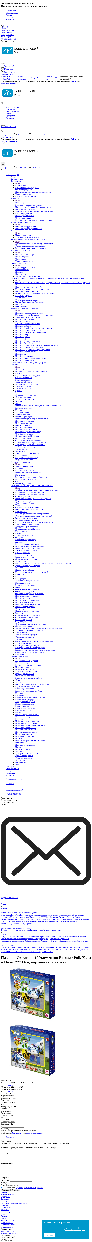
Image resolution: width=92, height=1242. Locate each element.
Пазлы (16, 941)
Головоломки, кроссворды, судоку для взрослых (48, 937)
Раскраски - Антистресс (50, 941)
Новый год (19, 203)
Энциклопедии (83, 941)
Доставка (5, 1216)
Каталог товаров (12, 107)
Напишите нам (7, 1223)
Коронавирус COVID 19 (25, 268)
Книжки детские (27, 939)
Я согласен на (23, 1188)
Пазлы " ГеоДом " (76, 949)
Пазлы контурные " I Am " (42, 952)
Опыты (11, 941)
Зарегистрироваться (10, 84)
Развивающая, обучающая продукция (45, 930)
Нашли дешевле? (8, 1122)
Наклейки (24, 937)
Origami (10, 1085)
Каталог (4, 1192)
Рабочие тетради (34, 941)
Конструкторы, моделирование (46, 939)
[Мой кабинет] (2, 132)
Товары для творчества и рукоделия (15, 930)
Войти (73, 81)
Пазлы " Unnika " (62, 949)
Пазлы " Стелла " (13, 949)
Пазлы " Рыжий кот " (22, 952)
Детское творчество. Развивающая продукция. (34, 244)
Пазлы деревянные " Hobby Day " (70, 947)
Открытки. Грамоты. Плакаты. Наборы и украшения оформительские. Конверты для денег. (52, 283)
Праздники (10, 116)
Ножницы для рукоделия (25, 226)
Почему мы (10, 109)
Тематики (5, 1199)
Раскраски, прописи (68, 941)
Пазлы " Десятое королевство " (43, 947)
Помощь (4, 1218)
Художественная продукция (26, 661)
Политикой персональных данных (75, 1230)
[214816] (33, 1020)
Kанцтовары (20, 185)
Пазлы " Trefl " (49, 949)
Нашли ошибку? (7, 1227)
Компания (5, 1205)
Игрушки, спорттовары (24, 255)
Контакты (10, 118)
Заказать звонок (7, 1220)
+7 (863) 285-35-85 (8, 39)
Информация (6, 1212)
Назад (13, 177)
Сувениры (19, 369)
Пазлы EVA (25, 949)
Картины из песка (12, 939)
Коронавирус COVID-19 (39, 917)
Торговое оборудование (25, 466)
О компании (6, 1207)
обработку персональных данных (29, 1188)
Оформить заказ (7, 74)
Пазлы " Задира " (24, 947)
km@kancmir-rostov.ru (9, 898)
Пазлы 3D (23, 941)
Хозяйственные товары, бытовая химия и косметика (36, 490)
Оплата (4, 1214)
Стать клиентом (12, 111)
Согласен (50, 1235)
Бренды (9, 114)
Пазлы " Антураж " (9, 947)
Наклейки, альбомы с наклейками (29, 313)
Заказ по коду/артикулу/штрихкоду (15, 1203)
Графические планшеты (10, 937)
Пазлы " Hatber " (36, 949)
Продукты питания (23, 235)
